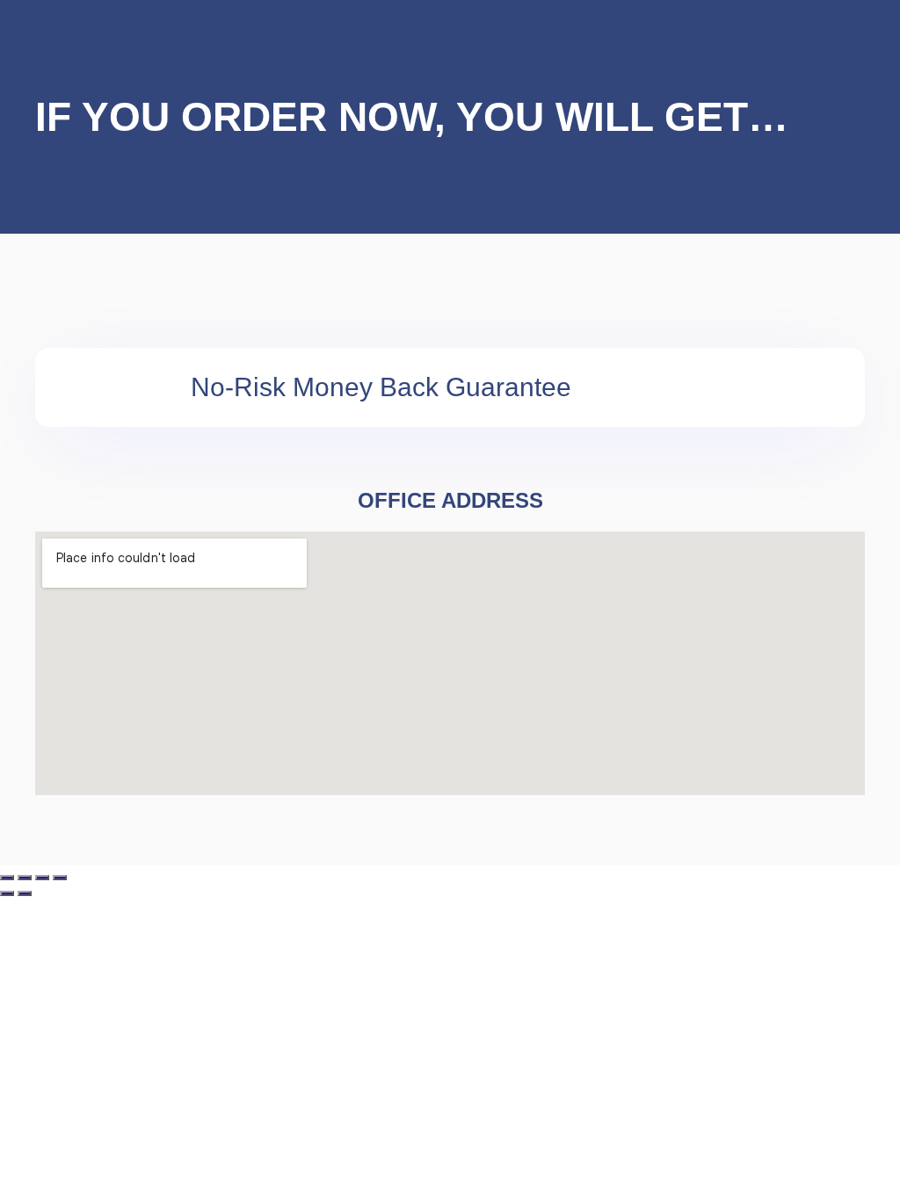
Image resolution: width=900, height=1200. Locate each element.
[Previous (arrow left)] (7, 893)
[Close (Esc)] (60, 877)
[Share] (42, 877)
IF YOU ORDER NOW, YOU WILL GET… (411, 117)
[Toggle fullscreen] (25, 877)
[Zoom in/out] (7, 877)
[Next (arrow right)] (25, 893)
